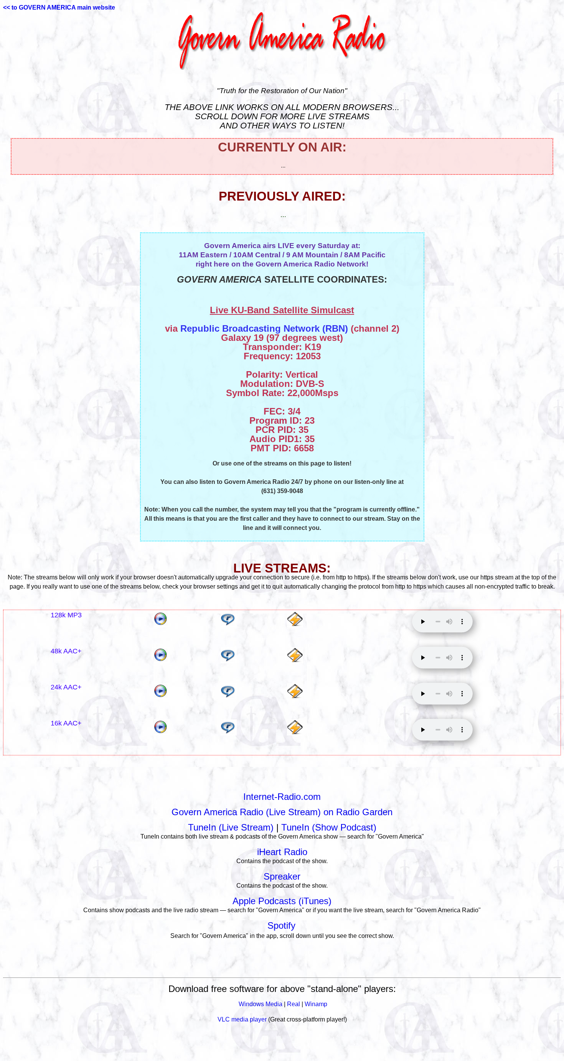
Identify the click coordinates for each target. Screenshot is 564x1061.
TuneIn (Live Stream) (231, 827)
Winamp (316, 1004)
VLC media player (242, 1019)
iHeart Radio (282, 852)
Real (293, 1004)
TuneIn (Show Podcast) (328, 827)
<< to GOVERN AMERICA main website (59, 7)
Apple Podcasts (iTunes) (282, 901)
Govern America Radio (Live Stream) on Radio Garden (282, 812)
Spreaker (282, 876)
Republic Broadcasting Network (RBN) (264, 328)
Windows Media (260, 1004)
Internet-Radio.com (282, 796)
